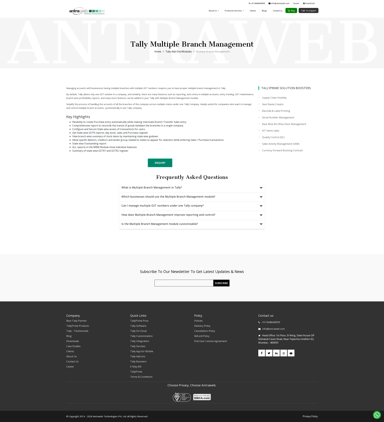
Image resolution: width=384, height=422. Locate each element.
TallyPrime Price (139, 320)
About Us (213, 10)
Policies (198, 320)
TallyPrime (136, 371)
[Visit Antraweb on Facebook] (261, 353)
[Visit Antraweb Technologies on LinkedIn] (276, 353)
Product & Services (233, 10)
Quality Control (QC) (273, 137)
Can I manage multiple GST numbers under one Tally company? (163, 205)
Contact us (277, 10)
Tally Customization (141, 336)
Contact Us (72, 361)
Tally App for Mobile (141, 351)
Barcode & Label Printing (276, 111)
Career (296, 3)
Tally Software (138, 325)
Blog (69, 336)
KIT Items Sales (270, 130)
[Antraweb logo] (87, 11)
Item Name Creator (273, 104)
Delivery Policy (202, 325)
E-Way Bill (135, 366)
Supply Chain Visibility (274, 97)
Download (310, 3)
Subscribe (221, 283)
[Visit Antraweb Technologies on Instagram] (283, 353)
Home (157, 51)
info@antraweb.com (279, 3)
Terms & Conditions (141, 376)
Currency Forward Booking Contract (282, 150)
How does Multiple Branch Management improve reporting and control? (168, 214)
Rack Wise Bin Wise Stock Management (284, 124)
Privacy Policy (310, 416)
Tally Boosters (138, 361)
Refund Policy (201, 336)
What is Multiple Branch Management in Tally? (152, 187)
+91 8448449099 (257, 3)
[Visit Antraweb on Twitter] (269, 353)
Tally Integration (139, 341)
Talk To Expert (308, 10)
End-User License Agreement (210, 341)
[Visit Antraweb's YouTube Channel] (291, 353)
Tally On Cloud (138, 331)
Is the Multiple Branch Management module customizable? (160, 224)
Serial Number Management (278, 117)
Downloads (72, 341)
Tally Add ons (137, 356)
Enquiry (160, 162)
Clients (253, 10)
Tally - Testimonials (77, 331)
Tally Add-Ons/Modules (178, 51)
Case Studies (73, 346)
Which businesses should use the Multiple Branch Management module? (168, 196)
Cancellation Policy (204, 331)
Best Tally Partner (76, 320)
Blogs (264, 10)
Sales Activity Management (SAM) (280, 143)
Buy (293, 10)
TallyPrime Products (77, 325)
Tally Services (137, 346)
